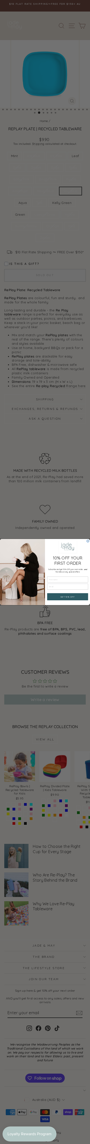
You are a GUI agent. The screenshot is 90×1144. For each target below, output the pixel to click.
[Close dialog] (88, 541)
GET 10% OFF (67, 597)
